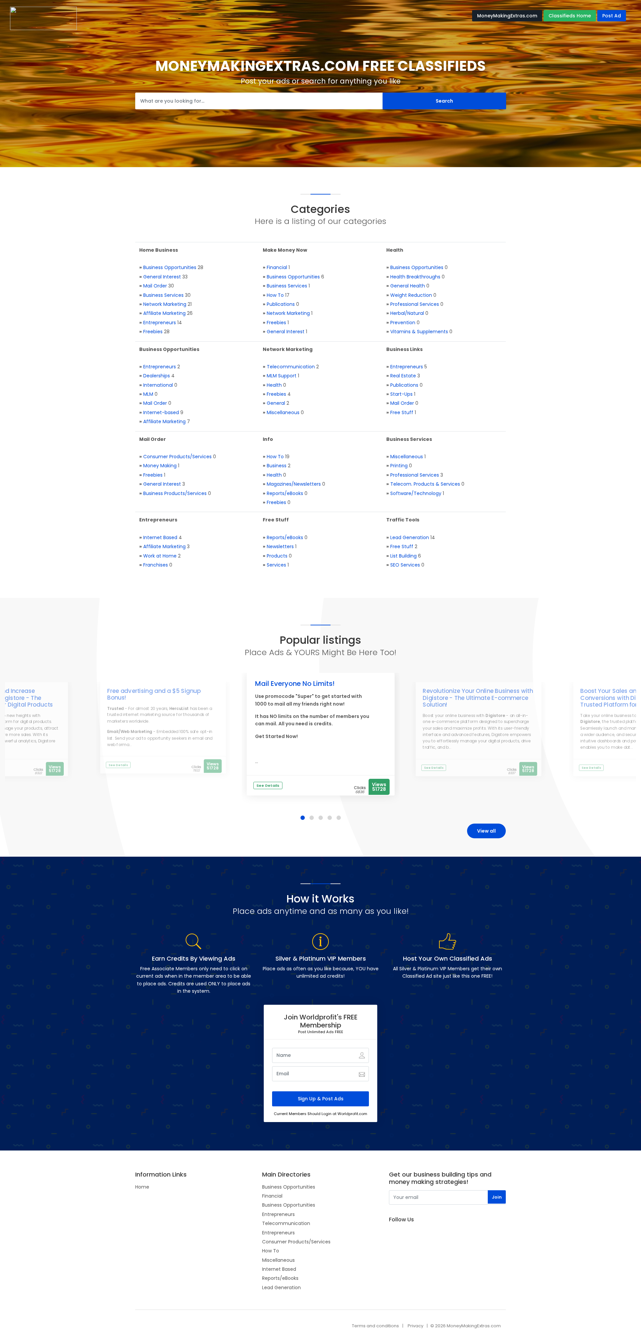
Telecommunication (291, 366)
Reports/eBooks (285, 493)
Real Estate (403, 375)
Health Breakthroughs (415, 276)
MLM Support (281, 375)
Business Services (163, 295)
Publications (281, 304)
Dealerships (156, 375)
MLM (148, 394)
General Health (407, 285)
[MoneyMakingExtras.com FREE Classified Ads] (43, 18)
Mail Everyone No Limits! (295, 683)
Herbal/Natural (407, 313)
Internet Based (160, 537)
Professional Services (414, 304)
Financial (277, 267)
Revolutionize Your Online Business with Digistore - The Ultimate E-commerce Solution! (478, 698)
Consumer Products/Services (177, 456)
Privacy (415, 1326)
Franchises (155, 565)
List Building (403, 556)
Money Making (160, 465)
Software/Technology (415, 493)
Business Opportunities (169, 267)
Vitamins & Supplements (419, 331)
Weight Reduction (411, 295)
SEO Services (405, 565)
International (158, 385)
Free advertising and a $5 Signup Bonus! (154, 694)
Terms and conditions (375, 1326)
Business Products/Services (175, 493)
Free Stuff (401, 412)
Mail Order (155, 285)
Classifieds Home (570, 15)
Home (142, 1187)
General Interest (162, 276)
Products (277, 556)
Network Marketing (164, 304)
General (276, 403)
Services (276, 565)
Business (276, 465)
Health (274, 385)
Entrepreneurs (159, 322)
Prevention (402, 322)
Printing (399, 465)
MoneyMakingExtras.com (507, 15)
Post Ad (611, 15)
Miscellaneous (283, 412)
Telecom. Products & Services (425, 484)
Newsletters (280, 546)
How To (275, 295)
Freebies (153, 331)
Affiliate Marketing (164, 313)
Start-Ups (401, 394)
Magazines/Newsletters (294, 484)
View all (486, 831)
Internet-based (161, 412)
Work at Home (160, 556)
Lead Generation (409, 537)
